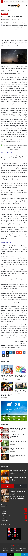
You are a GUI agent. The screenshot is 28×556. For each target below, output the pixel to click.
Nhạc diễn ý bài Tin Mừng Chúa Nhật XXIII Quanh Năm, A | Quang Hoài (7, 377)
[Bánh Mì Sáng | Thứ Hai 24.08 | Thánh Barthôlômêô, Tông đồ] (5, 499)
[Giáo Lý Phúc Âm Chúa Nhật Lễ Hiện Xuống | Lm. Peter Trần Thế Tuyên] (5, 473)
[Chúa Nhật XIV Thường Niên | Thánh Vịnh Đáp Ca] (21, 385)
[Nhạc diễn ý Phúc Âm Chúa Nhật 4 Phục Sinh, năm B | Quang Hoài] (7, 386)
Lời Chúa (4, 513)
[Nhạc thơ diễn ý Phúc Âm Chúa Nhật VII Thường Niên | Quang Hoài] (21, 369)
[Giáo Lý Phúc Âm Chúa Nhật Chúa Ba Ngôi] (5, 480)
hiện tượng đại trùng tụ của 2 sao (12, 345)
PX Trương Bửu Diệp (6, 515)
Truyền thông (8, 10)
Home (3, 10)
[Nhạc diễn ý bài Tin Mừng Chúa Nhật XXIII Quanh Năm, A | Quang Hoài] (7, 369)
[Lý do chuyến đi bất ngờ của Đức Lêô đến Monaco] (5, 436)
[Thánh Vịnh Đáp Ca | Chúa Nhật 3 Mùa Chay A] (5, 450)
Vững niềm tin (5, 511)
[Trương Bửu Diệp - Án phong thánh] (14, 6)
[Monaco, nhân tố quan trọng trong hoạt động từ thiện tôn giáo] (5, 430)
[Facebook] (3, 352)
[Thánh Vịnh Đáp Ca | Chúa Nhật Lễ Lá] (5, 443)
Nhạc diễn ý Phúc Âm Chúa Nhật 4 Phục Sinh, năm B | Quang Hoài (6, 394)
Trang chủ (4, 548)
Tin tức (3, 508)
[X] (7, 352)
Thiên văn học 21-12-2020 (15, 347)
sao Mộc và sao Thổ (5, 347)
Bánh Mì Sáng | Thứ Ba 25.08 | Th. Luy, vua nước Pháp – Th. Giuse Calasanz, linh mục (18, 491)
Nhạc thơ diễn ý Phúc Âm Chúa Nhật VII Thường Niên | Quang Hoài (20, 377)
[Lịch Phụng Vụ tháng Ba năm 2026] (5, 457)
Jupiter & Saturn (22, 345)
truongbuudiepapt (5, 19)
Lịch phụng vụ (5, 520)
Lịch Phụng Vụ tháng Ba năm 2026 (18, 455)
